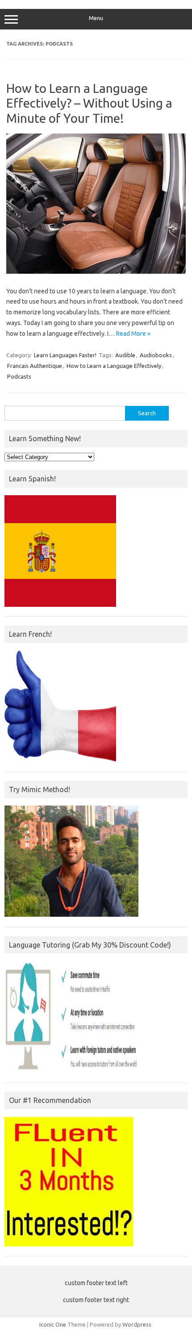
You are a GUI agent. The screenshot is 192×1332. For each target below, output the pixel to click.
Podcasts (19, 376)
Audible (125, 355)
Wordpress (136, 1324)
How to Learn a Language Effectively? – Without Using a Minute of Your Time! (89, 103)
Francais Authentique (34, 366)
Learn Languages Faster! (65, 355)
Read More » (133, 333)
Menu (96, 18)
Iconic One (52, 1324)
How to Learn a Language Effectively (114, 366)
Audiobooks (156, 355)
